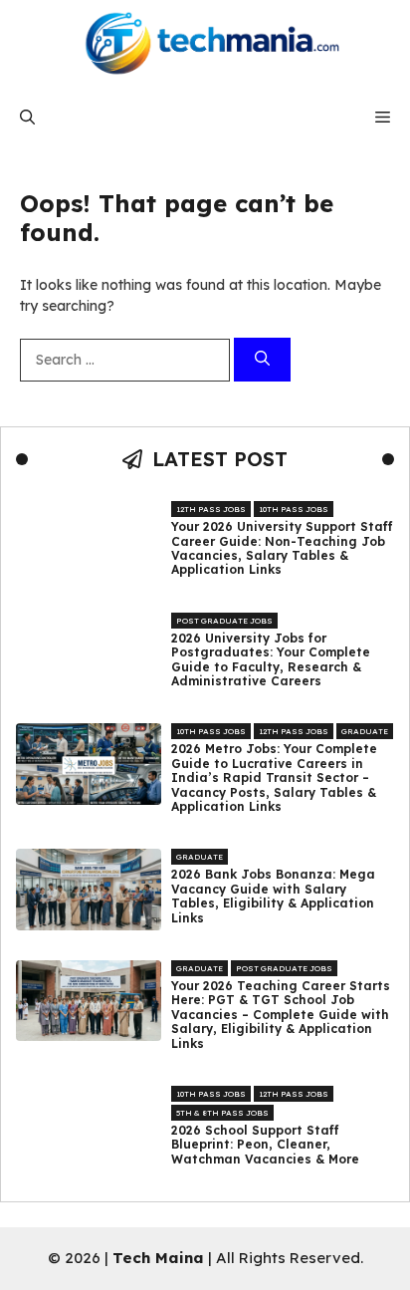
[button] (27, 117)
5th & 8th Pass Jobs (222, 1113)
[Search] (262, 360)
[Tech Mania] (205, 45)
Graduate (364, 731)
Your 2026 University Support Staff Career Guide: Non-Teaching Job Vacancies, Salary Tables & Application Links (282, 548)
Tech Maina (158, 1257)
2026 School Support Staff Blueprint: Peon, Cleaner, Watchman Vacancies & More (265, 1145)
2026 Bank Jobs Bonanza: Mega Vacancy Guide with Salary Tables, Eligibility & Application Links (273, 896)
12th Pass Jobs (211, 509)
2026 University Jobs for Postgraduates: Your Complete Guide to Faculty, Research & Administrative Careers (270, 660)
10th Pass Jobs (293, 509)
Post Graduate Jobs (224, 621)
